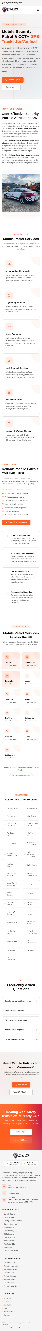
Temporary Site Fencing (12, 913)
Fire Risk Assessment (11, 959)
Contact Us (8, 1301)
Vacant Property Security (32, 825)
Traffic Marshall (32, 809)
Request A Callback (19, 1092)
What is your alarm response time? (16, 1020)
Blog (5, 1308)
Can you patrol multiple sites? (15, 1039)
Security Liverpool (10, 1279)
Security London (9, 1263)
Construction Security (11, 1224)
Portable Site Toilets (31, 923)
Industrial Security (30, 834)
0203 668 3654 (22, 1140)
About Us (7, 1298)
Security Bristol (9, 1283)
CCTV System (11, 844)
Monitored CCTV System (31, 844)
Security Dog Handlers (11, 875)
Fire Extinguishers (31, 942)
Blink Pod (30, 894)
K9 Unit (29, 884)
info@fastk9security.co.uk (13, 3)
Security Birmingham (11, 1269)
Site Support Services (11, 903)
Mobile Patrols (9, 1227)
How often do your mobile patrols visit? (18, 1001)
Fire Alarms (30, 950)
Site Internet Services (31, 913)
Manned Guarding (10, 894)
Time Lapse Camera (10, 865)
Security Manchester (11, 1266)
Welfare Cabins (12, 922)
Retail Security (31, 816)
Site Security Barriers (31, 903)
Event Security (12, 942)
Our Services (9, 87)
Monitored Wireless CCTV (12, 854)
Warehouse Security (10, 834)
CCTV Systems (9, 1234)
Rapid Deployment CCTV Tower (31, 854)
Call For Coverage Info (22, 775)
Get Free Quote (21, 1132)
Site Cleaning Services (11, 932)
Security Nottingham (11, 1286)
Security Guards (12, 809)
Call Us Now (22, 1085)
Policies (12, 1328)
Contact (7, 1315)
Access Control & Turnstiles (12, 884)
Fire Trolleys (11, 950)
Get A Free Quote (14, 80)
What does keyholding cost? (14, 1030)
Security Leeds (9, 1273)
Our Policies (8, 1305)
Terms (21, 1328)
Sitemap (30, 1328)
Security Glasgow (10, 1276)
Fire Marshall (11, 816)
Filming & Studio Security (32, 932)
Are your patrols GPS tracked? (15, 1011)
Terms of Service (9, 1312)
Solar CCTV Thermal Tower (32, 875)
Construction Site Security (11, 825)
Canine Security (32, 865)
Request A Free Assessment (17, 522)
